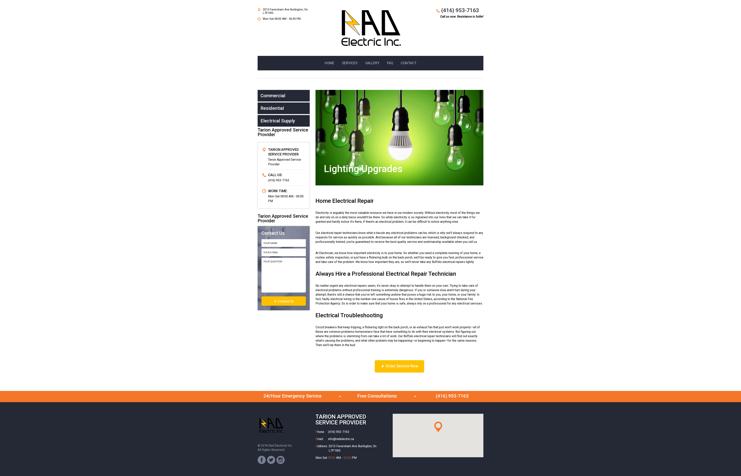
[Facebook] (262, 460)
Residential (272, 108)
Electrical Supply (278, 121)
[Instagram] (281, 460)
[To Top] (729, 464)
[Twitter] (271, 460)
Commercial (273, 95)
